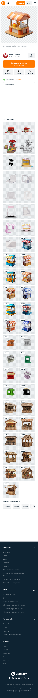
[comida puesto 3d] (11, 457)
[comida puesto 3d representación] (11, 408)
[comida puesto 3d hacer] (11, 522)
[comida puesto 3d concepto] (11, 490)
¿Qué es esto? (18, 79)
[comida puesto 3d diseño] (11, 391)
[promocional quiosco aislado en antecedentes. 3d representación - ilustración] (11, 555)
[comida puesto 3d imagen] (11, 506)
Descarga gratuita (19, 64)
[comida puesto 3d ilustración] (11, 375)
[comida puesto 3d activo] (11, 539)
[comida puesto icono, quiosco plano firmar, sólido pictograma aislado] (11, 195)
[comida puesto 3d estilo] (11, 473)
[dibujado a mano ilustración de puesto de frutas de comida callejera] (11, 162)
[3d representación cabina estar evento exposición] (11, 228)
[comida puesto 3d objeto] (11, 424)
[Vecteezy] (3, 3)
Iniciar (29, 3)
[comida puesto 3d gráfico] (11, 441)
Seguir (31, 57)
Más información (10, 84)
